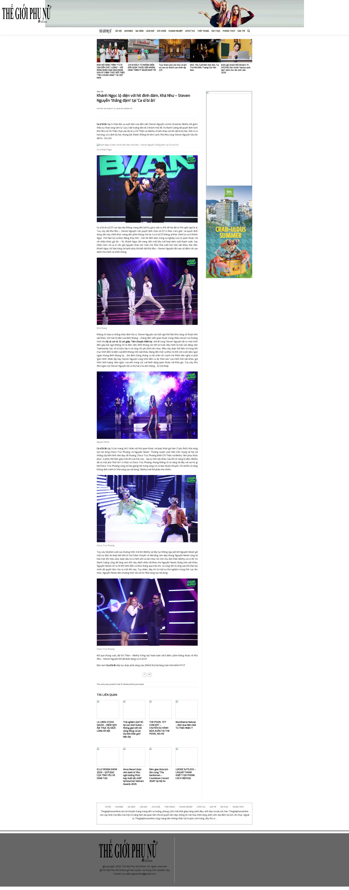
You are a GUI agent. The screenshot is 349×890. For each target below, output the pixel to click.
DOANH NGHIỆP (176, 31)
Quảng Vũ (128, 109)
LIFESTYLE (190, 31)
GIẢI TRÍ (241, 31)
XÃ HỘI (118, 31)
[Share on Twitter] (150, 674)
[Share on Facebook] (144, 674)
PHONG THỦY (229, 31)
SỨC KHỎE (161, 31)
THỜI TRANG (203, 31)
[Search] (248, 31)
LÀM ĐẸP (150, 31)
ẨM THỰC (215, 31)
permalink (139, 684)
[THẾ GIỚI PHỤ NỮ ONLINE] (26, 13)
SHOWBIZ (128, 31)
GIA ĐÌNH (140, 31)
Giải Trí (100, 92)
